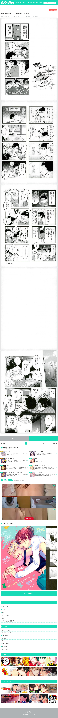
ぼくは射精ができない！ (19, 480)
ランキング (18, 2)
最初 (4, 443)
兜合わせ (29, 16)
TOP (2, 480)
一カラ (11, 16)
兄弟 (16, 16)
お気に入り (24, 2)
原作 (31, 2)
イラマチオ (22, 16)
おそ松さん (4, 16)
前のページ (14, 438)
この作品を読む (29, 593)
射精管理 (36, 16)
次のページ (43, 438)
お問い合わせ (39, 2)
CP (28, 2)
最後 (54, 443)
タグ (34, 2)
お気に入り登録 (53, 10)
